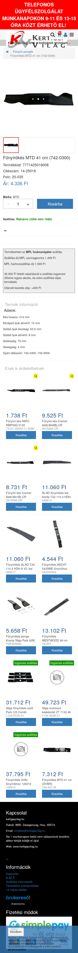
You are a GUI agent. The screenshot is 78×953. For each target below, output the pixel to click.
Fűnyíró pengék (23, 52)
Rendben (16, 931)
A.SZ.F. (10, 878)
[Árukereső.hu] (18, 899)
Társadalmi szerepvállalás (22, 886)
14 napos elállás (16, 890)
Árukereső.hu (18, 904)
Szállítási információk (19, 882)
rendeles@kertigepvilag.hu (29, 831)
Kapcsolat (12, 874)
